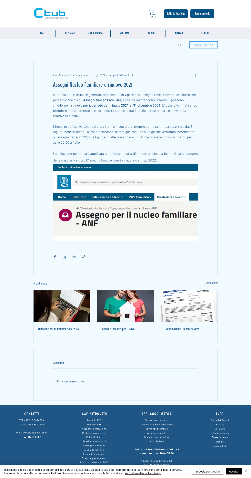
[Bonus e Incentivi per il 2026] (125, 306)
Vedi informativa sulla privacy (143, 473)
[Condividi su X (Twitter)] (64, 257)
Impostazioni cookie (208, 471)
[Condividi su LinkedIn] (74, 257)
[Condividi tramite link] (83, 257)
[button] (153, 13)
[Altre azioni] (195, 75)
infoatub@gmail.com (35, 432)
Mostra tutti (211, 283)
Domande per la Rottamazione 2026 (58, 329)
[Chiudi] (246, 471)
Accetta (233, 471)
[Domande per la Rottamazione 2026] (62, 306)
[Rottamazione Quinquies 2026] (189, 306)
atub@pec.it (34, 437)
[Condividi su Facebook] (55, 257)
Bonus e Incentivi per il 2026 (118, 329)
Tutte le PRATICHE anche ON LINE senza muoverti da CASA (157, 451)
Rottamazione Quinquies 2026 (182, 329)
